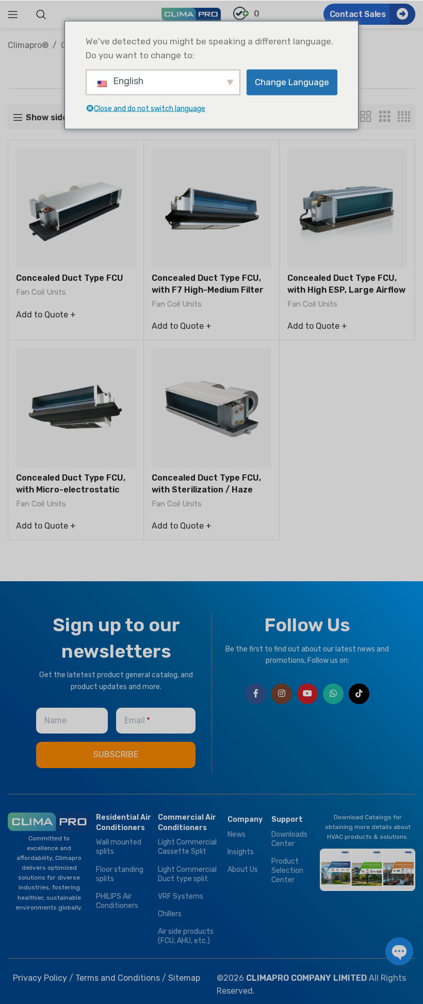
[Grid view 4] (404, 116)
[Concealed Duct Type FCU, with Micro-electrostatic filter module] (76, 408)
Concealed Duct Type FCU (69, 278)
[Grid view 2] (365, 116)
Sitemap (184, 978)
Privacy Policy (40, 978)
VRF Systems (180, 896)
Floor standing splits (119, 874)
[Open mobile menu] (13, 14)
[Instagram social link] (281, 693)
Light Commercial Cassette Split (187, 847)
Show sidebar (54, 117)
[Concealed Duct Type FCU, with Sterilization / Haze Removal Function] (211, 408)
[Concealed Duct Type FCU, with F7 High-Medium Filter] (211, 208)
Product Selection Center (287, 870)
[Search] (41, 14)
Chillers (170, 914)
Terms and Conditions (117, 978)
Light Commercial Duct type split (187, 874)
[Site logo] (191, 14)
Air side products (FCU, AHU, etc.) (186, 936)
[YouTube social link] (307, 693)
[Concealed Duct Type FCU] (76, 208)
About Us (242, 869)
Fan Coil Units (41, 292)
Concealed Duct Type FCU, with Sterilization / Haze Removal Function (206, 489)
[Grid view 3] (385, 116)
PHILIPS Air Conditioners (117, 901)
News (236, 834)
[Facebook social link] (256, 693)
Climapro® (28, 45)
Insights (240, 852)
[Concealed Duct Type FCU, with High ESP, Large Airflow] (347, 208)
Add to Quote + (46, 315)
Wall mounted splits (118, 847)
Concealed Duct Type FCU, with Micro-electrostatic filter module (70, 489)
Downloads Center (289, 839)
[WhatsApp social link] (333, 693)
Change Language (292, 82)
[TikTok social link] (359, 693)
